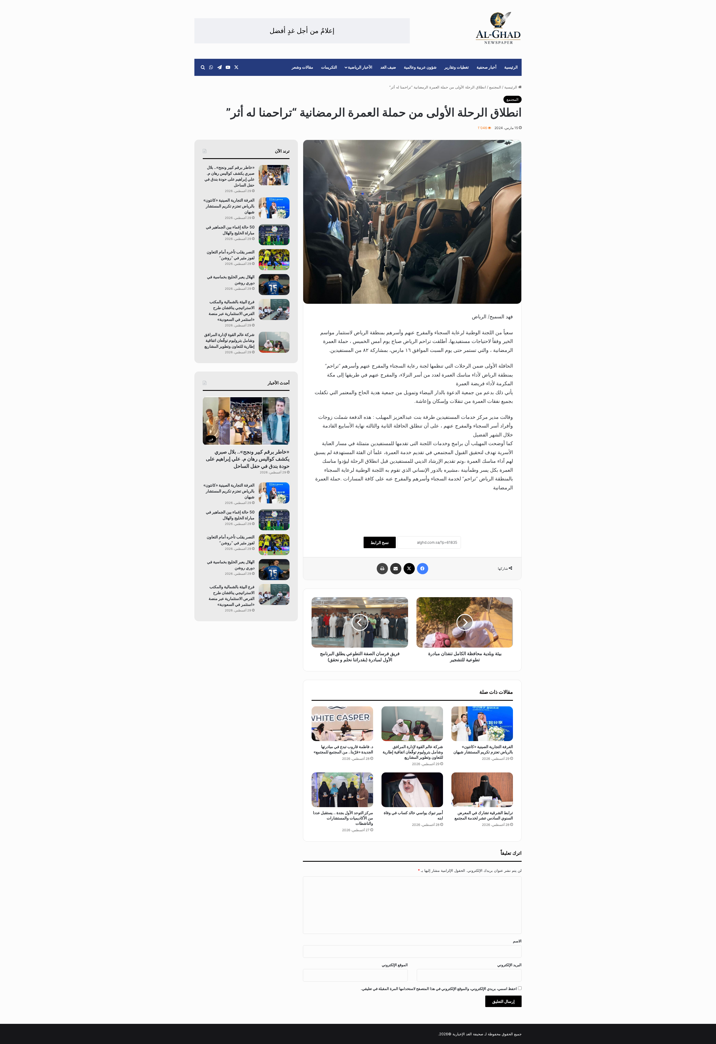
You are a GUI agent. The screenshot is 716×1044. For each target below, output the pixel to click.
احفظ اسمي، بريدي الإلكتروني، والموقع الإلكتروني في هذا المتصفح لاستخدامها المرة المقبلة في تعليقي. (439, 988)
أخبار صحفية (486, 67)
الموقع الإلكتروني (395, 965)
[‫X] (409, 568)
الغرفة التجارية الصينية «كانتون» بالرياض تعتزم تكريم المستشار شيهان (229, 206)
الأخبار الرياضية (360, 67)
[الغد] (498, 28)
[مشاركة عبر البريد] (395, 568)
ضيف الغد (388, 67)
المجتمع (495, 87)
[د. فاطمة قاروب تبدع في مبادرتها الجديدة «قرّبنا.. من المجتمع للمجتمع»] (342, 723)
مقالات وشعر (302, 67)
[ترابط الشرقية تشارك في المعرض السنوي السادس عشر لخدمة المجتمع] (482, 789)
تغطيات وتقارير (456, 67)
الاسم (517, 941)
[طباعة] (382, 568)
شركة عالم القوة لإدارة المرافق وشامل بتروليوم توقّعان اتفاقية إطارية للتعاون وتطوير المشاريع (413, 752)
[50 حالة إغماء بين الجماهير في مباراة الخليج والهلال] (274, 234)
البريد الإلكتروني (509, 965)
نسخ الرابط (380, 542)
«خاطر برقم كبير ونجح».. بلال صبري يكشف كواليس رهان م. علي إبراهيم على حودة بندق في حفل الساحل (247, 459)
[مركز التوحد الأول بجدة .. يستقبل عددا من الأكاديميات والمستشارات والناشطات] (342, 789)
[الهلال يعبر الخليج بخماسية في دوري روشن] (274, 284)
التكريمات (329, 67)
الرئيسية (511, 67)
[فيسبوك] (422, 568)
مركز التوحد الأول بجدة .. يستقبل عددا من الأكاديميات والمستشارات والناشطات (343, 818)
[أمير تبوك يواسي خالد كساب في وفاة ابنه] (412, 789)
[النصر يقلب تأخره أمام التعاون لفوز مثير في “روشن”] (274, 259)
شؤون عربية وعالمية (420, 67)
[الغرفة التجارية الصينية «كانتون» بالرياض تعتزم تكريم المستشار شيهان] (482, 723)
